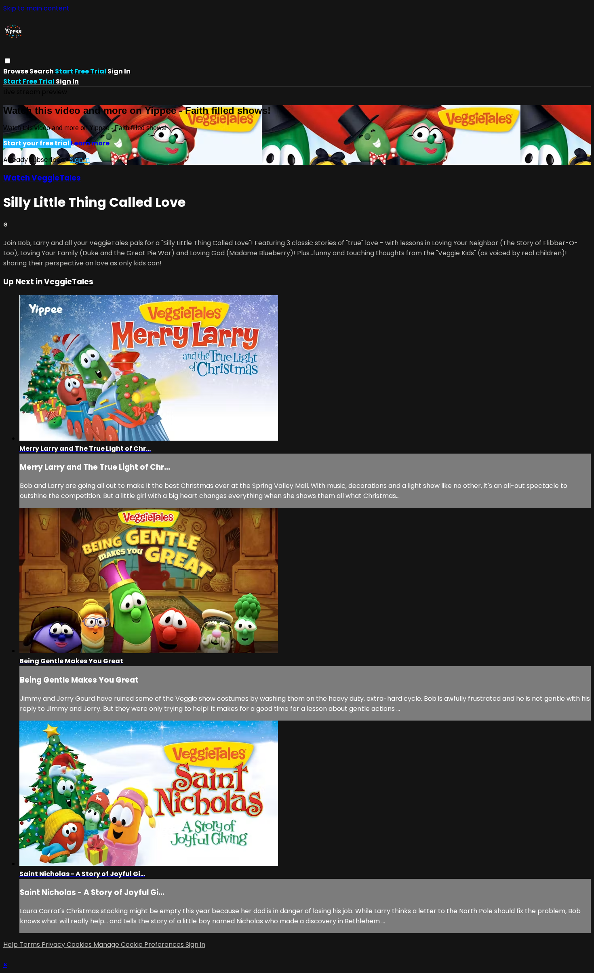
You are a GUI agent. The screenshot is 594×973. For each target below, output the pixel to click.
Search (42, 71)
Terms (30, 944)
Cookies (80, 944)
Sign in (119, 71)
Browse (16, 71)
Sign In (67, 81)
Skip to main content (36, 8)
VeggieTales (68, 281)
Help (11, 944)
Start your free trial (37, 143)
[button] (7, 60)
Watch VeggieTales (42, 177)
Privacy (54, 944)
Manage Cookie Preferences (139, 944)
